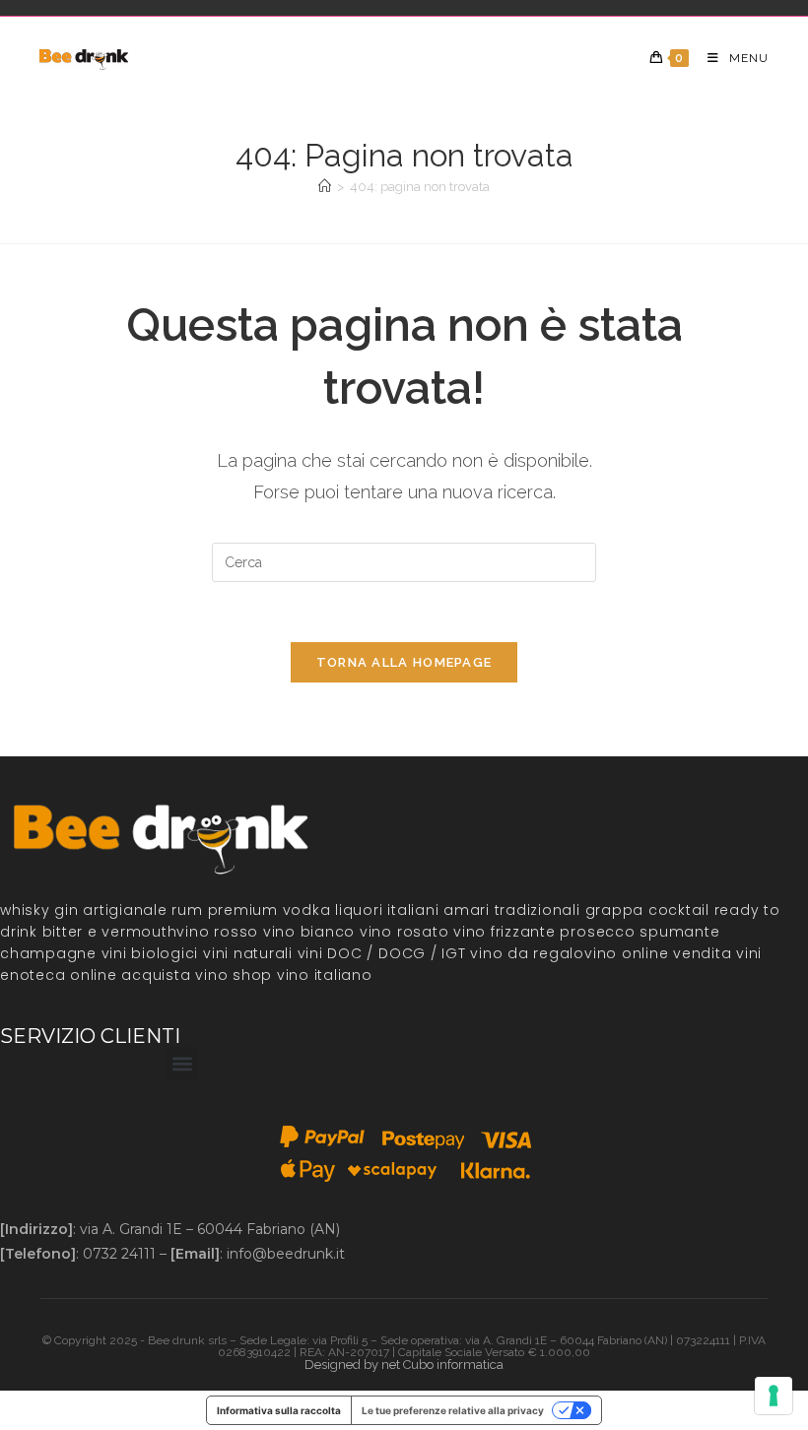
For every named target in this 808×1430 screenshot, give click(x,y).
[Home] (324, 186)
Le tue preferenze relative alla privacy (453, 1410)
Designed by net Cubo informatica (404, 1364)
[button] (182, 1063)
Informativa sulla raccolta (279, 1410)
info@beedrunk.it (286, 1254)
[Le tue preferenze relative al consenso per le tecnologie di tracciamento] (773, 1395)
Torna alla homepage (404, 662)
